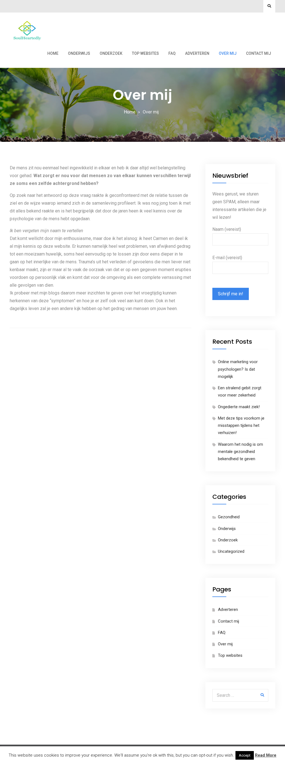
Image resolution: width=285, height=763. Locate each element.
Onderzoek (111, 53)
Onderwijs (79, 53)
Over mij (228, 53)
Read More (265, 755)
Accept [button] (244, 755)
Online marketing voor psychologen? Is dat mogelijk (238, 369)
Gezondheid (229, 516)
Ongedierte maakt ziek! (239, 406)
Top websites (145, 53)
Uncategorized (231, 551)
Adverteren (197, 53)
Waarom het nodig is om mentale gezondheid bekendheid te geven (240, 452)
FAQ (172, 53)
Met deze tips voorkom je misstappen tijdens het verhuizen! (241, 425)
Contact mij (258, 53)
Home (52, 53)
